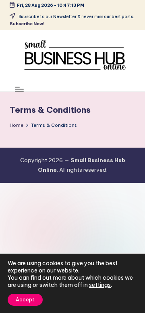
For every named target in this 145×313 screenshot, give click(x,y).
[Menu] (19, 89)
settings (100, 285)
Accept (25, 300)
